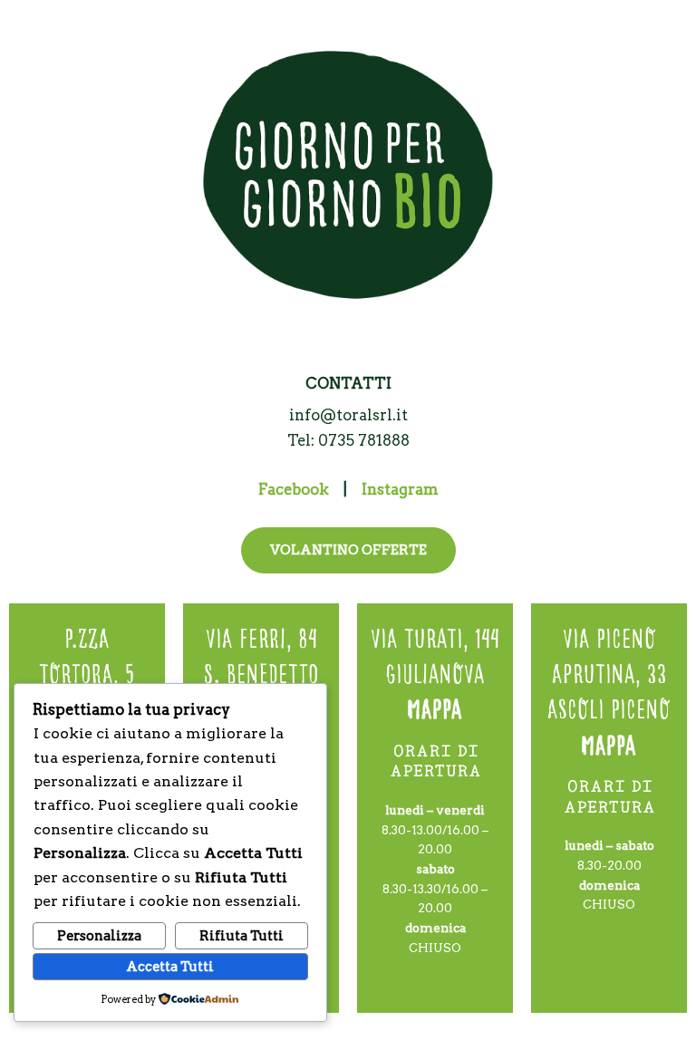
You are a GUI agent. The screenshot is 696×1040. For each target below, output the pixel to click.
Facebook (293, 489)
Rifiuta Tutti (241, 936)
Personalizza (99, 936)
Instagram (400, 489)
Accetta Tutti (170, 966)
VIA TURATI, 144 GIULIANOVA (435, 670)
